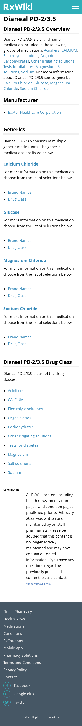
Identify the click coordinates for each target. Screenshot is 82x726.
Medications (13, 626)
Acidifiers (52, 50)
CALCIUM (69, 50)
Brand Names (19, 192)
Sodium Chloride (34, 88)
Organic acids (52, 55)
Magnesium (46, 66)
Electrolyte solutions (20, 55)
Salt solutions (19, 463)
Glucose (41, 82)
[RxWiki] (17, 6)
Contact (10, 677)
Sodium (27, 72)
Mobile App (13, 648)
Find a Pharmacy (17, 611)
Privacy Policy (15, 669)
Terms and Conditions (22, 662)
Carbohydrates (16, 61)
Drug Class (17, 199)
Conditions (12, 633)
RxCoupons (13, 640)
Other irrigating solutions (52, 61)
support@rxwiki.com (38, 583)
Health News (14, 618)
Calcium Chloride (18, 82)
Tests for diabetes (18, 66)
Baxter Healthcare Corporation (34, 112)
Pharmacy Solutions (20, 655)
